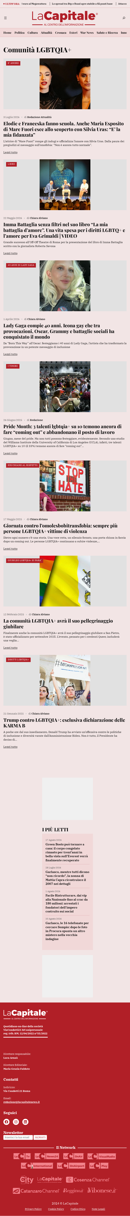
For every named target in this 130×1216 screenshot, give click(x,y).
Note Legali (98, 1209)
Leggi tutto (10, 152)
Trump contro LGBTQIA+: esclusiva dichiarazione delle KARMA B (64, 722)
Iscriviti (40, 1137)
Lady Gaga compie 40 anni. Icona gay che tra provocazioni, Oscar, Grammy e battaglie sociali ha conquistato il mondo (58, 331)
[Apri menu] (5, 18)
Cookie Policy (56, 1209)
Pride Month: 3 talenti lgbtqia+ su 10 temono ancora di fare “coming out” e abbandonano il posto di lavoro (62, 429)
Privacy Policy (33, 1209)
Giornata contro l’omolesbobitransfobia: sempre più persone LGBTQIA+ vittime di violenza (60, 528)
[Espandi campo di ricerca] (124, 18)
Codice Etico (78, 1209)
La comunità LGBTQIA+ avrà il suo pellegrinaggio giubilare (58, 623)
